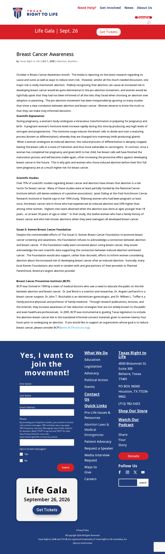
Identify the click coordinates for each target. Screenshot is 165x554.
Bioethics (73, 61)
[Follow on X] (135, 472)
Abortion (61, 61)
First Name (26, 383)
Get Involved (110, 7)
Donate (143, 17)
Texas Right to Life (29, 61)
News (128, 7)
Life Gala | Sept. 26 (56, 31)
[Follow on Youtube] (143, 472)
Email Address (28, 407)
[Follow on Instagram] (127, 472)
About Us (144, 7)
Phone (23, 418)
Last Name (26, 395)
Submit (65, 467)
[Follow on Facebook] (119, 472)
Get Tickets (108, 32)
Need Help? (87, 7)
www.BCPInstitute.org (74, 327)
